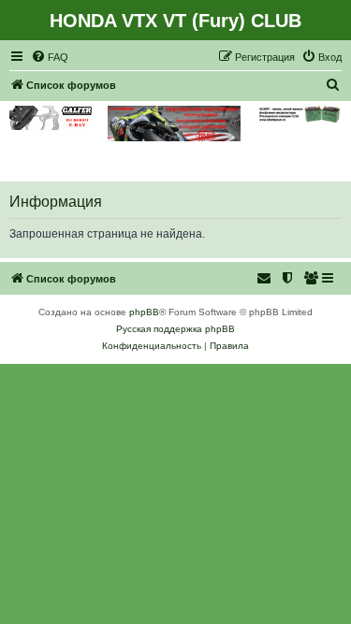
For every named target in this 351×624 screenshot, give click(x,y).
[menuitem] (49, 57)
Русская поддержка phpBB (175, 329)
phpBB (144, 312)
